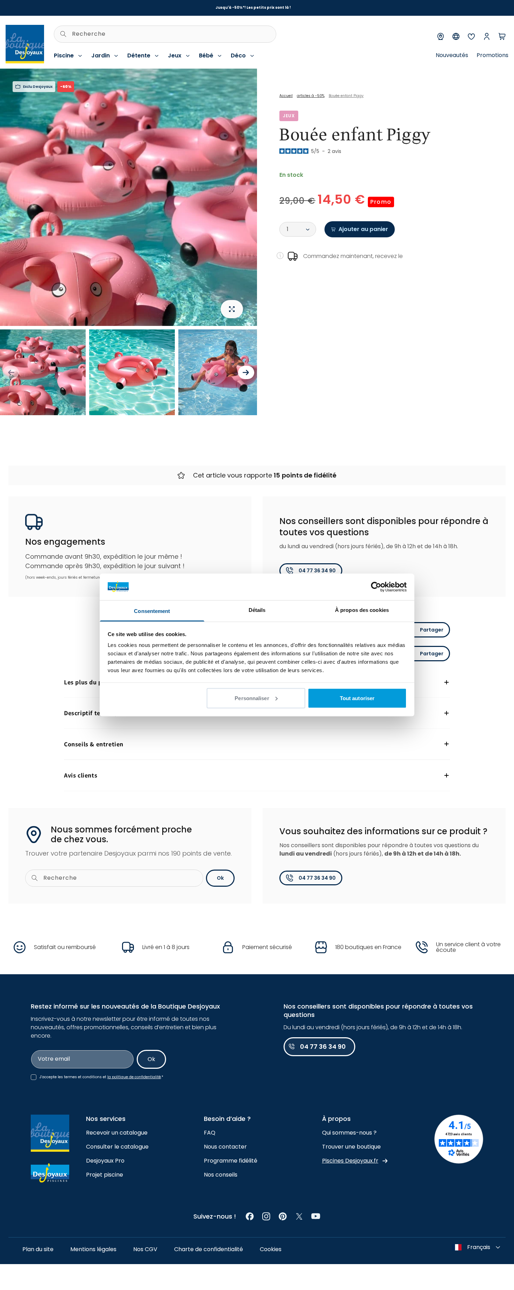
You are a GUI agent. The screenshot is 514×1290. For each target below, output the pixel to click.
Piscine (64, 55)
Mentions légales (93, 1249)
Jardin (100, 55)
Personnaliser (252, 698)
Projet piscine (104, 1175)
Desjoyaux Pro (105, 1161)
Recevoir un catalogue (117, 1133)
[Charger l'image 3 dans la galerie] (221, 372)
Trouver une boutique (351, 1147)
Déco (238, 55)
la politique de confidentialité (134, 1077)
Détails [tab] (257, 610)
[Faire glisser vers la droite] (246, 372)
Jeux (174, 55)
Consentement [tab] (152, 611)
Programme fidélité (230, 1161)
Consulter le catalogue (117, 1147)
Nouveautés (452, 55)
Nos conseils (220, 1175)
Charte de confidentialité (208, 1249)
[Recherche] (63, 34)
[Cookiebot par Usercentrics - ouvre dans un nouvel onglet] (376, 586)
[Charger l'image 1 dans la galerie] (43, 372)
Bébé (206, 55)
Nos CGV (145, 1249)
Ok (220, 877)
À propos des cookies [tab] (362, 610)
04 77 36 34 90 (317, 570)
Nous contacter (225, 1147)
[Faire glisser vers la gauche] (11, 372)
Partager (431, 629)
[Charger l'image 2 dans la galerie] (132, 372)
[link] (249, 1216)
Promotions (492, 55)
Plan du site (37, 1249)
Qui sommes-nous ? (349, 1133)
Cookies (270, 1249)
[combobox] (165, 34)
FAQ (209, 1133)
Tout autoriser (357, 698)
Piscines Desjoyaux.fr (350, 1161)
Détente (138, 55)
